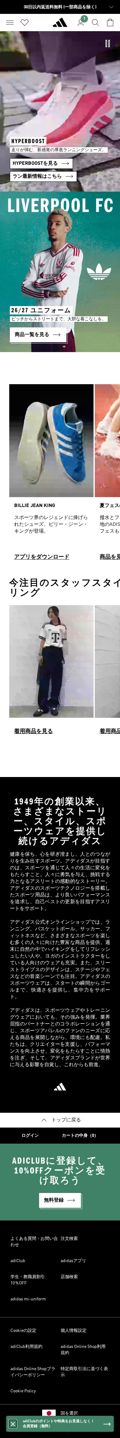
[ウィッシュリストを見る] (24, 22)
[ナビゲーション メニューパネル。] (9, 22)
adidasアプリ (73, 1261)
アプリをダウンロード (42, 557)
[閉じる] (13, 1424)
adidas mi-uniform (28, 1299)
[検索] (95, 22)
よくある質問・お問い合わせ (34, 1241)
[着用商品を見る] (51, 672)
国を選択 (69, 1413)
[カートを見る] (110, 22)
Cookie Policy (23, 1391)
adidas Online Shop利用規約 (83, 1349)
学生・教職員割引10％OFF (27, 1280)
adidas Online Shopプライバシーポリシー (32, 1372)
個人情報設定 (73, 1330)
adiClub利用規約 (26, 1346)
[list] (60, 475)
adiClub (17, 1261)
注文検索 (69, 1238)
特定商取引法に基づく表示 (84, 1372)
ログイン (30, 1135)
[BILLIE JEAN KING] (51, 475)
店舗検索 (69, 1277)
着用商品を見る (33, 731)
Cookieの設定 (23, 1330)
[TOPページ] (60, 25)
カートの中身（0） (80, 1135)
